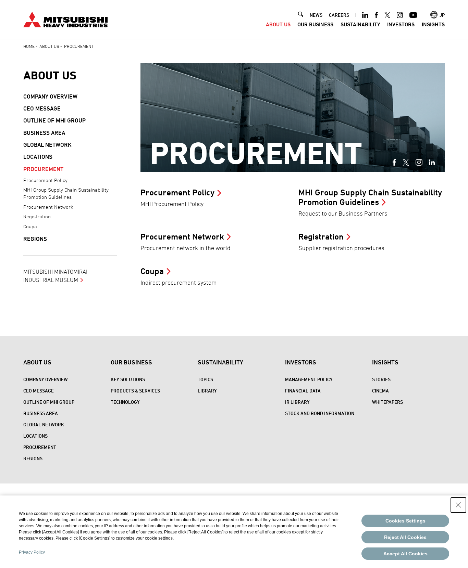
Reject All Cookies (405, 537)
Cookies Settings (405, 521)
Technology (125, 402)
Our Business (315, 24)
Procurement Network (48, 207)
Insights (433, 24)
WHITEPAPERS (387, 402)
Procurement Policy (45, 180)
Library (207, 390)
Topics (205, 379)
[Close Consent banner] (458, 505)
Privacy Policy (32, 552)
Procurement (43, 169)
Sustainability (360, 24)
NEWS (316, 15)
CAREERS (339, 15)
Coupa (30, 226)
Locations (37, 156)
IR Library (297, 402)
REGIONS (35, 238)
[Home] (65, 18)
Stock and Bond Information (319, 413)
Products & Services (135, 390)
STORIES (381, 379)
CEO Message (42, 108)
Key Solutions (128, 379)
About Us (278, 24)
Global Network (47, 144)
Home (29, 46)
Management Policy (309, 379)
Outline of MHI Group (54, 120)
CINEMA (380, 390)
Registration (37, 216)
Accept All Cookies (405, 553)
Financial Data (303, 390)
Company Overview (50, 96)
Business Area (44, 132)
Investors (401, 24)
